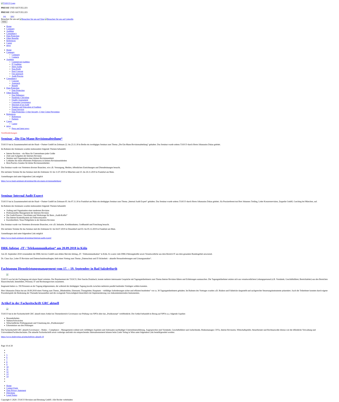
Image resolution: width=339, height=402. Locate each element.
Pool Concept (17, 71)
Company (10, 29)
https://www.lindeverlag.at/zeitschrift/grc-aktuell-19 (22, 337)
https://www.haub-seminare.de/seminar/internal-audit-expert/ (26, 238)
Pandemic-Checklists (20, 97)
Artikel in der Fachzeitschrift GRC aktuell (30, 303)
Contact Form (12, 388)
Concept (15, 81)
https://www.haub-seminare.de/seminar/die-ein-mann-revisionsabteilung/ (31, 181)
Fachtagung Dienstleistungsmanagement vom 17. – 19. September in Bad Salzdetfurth (59, 268)
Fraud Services (18, 109)
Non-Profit (16, 69)
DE (4, 17)
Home (9, 26)
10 (7, 367)
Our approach (17, 74)
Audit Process (17, 76)
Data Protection (12, 36)
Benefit (15, 85)
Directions (10, 393)
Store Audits (17, 66)
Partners (15, 119)
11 (7, 369)
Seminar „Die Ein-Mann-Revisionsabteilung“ (32, 138)
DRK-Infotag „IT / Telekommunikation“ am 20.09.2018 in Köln (44, 248)
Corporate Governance (21, 102)
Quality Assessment (20, 100)
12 (7, 372)
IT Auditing (16, 64)
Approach (16, 83)
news (8, 45)
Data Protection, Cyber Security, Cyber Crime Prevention (36, 112)
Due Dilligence (18, 95)
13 (7, 374)
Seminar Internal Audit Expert (22, 195)
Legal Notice (11, 395)
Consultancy (11, 33)
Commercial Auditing (21, 62)
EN (12, 17)
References (11, 41)
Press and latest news (20, 128)
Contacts (15, 57)
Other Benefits (12, 38)
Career (9, 43)
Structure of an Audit (20, 105)
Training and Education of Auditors (26, 107)
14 (7, 376)
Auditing (10, 31)
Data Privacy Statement (16, 390)
